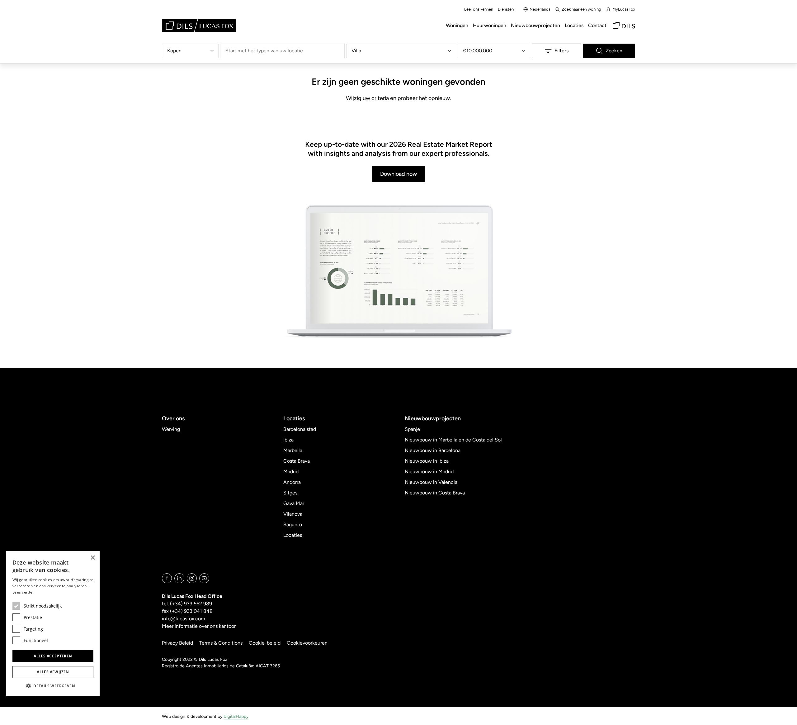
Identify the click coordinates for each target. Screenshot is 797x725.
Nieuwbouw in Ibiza (427, 461)
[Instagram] (192, 578)
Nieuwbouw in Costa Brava (435, 493)
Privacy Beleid (177, 643)
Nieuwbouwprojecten (535, 25)
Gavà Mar (293, 503)
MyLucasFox (623, 9)
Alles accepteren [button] (53, 656)
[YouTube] (204, 578)
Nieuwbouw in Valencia (431, 482)
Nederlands (540, 9)
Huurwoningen (489, 25)
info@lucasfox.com (183, 619)
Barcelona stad (299, 429)
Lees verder (23, 592)
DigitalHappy (236, 716)
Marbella (292, 450)
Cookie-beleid (265, 643)
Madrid (291, 472)
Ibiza (288, 440)
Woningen (457, 25)
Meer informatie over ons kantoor (199, 626)
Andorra (292, 482)
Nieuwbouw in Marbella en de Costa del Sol (453, 440)
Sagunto (292, 524)
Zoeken (614, 51)
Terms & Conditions (221, 643)
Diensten (506, 9)
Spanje (412, 429)
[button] (52, 685)
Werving (171, 429)
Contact (597, 25)
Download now (398, 173)
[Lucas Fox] (199, 25)
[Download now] (398, 272)
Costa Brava (296, 461)
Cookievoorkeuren (307, 643)
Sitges (290, 493)
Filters (561, 51)
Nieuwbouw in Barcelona (432, 450)
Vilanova (292, 514)
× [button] (92, 558)
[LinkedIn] (179, 578)
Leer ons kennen (478, 9)
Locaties (574, 25)
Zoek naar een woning (581, 9)
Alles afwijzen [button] (53, 672)
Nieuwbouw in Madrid (429, 472)
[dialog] (53, 623)
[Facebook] (167, 578)
